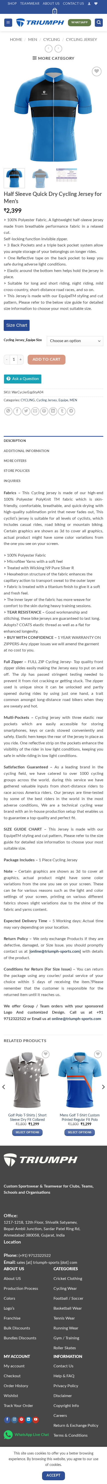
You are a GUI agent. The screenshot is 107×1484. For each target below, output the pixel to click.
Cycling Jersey (81, 40)
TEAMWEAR (29, 3)
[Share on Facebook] (17, 411)
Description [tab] (15, 440)
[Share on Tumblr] (62, 411)
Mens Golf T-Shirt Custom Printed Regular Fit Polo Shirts (80, 1120)
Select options (27, 1132)
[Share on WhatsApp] (8, 411)
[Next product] (49, 49)
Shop (12, 3)
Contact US (73, 3)
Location (12, 1242)
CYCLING (51, 40)
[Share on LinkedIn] (53, 411)
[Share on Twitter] (26, 411)
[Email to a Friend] (35, 411)
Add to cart (47, 359)
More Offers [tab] (15, 460)
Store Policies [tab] (17, 470)
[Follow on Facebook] (7, 1420)
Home (16, 40)
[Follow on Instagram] (14, 1420)
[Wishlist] (96, 3)
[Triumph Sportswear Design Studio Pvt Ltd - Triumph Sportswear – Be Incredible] (40, 22)
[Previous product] (58, 49)
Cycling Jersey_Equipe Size (23, 340)
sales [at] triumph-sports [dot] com (47, 1263)
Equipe (63, 400)
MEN (32, 40)
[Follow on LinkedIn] (28, 1420)
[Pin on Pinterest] (44, 411)
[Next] (95, 115)
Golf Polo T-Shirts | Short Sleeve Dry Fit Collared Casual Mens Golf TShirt (27, 1120)
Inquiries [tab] (12, 481)
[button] (89, 3)
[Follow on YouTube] (35, 1420)
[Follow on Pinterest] (21, 1420)
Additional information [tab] (27, 451)
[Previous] (11, 115)
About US (51, 3)
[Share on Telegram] (71, 411)
